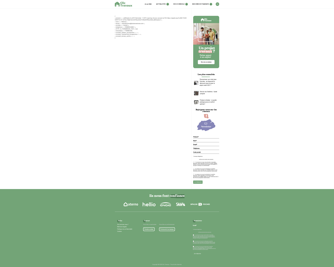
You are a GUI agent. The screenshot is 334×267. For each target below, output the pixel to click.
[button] (167, 4)
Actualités (161, 4)
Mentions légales (122, 226)
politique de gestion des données (206, 159)
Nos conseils (179, 4)
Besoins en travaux (200, 4)
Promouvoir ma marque (167, 229)
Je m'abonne (198, 182)
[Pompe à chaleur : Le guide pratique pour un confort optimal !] (195, 102)
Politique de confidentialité (124, 229)
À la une (148, 4)
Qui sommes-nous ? (122, 224)
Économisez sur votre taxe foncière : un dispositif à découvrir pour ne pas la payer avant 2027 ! (208, 82)
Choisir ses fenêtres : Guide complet (208, 92)
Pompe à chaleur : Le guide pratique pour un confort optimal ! (208, 102)
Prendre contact (148, 229)
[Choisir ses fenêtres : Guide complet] (195, 92)
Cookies (119, 231)
